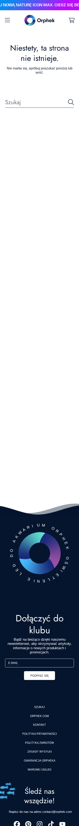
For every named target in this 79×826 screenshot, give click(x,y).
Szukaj (39, 707)
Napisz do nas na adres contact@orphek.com (40, 811)
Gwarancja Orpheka (39, 760)
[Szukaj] (71, 102)
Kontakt (39, 724)
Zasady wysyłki (39, 751)
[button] (7, 20)
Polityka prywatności (39, 733)
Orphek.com (39, 716)
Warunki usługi (39, 769)
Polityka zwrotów (39, 742)
